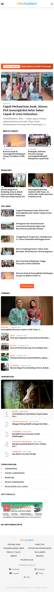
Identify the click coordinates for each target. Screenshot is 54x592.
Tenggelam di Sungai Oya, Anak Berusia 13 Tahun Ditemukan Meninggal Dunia (34, 238)
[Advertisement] (27, 35)
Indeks (13, 556)
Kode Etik (39, 545)
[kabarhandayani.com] (27, 3)
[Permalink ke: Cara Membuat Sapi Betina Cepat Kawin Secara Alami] (27, 394)
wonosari (9, 478)
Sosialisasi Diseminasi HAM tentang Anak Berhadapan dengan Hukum (37, 155)
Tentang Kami (13, 545)
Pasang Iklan (26, 560)
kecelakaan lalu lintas (16, 487)
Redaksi (40, 556)
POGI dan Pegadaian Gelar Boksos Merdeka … (30, 338)
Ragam (15, 411)
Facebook (15, 569)
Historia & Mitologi (20, 421)
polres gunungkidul (15, 473)
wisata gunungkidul (14, 482)
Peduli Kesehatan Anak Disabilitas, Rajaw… (29, 358)
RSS (28, 577)
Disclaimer (39, 552)
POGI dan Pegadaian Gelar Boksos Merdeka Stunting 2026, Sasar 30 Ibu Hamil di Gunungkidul (40, 193)
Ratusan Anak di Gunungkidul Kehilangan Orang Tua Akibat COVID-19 (34, 274)
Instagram (41, 569)
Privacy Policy (14, 552)
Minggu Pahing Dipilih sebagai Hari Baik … (31, 424)
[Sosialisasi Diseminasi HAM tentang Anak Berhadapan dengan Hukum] (39, 140)
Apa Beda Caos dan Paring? (24, 454)
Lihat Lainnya (27, 286)
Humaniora (16, 441)
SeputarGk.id (8, 494)
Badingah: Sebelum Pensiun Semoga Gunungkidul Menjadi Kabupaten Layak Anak (13, 155)
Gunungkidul (11, 469)
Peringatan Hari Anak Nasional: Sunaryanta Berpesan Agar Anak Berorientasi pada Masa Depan (30, 226)
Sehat (12, 335)
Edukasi (13, 345)
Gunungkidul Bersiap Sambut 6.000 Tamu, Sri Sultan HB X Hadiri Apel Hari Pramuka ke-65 (13, 193)
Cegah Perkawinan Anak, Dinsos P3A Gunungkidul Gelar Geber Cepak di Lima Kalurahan (25, 110)
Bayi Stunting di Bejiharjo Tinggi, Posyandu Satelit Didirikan (31, 262)
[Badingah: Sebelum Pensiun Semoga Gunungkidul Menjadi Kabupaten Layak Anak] (14, 140)
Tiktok (41, 573)
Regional (5, 327)
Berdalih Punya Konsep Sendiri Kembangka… (26, 435)
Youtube (15, 573)
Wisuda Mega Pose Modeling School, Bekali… (30, 368)
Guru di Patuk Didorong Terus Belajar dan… (29, 348)
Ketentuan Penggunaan (39, 548)
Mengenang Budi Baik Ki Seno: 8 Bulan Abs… (29, 445)
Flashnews (14, 365)
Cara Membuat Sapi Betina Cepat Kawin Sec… (30, 415)
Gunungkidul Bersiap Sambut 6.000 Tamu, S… (21, 329)
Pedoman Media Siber (14, 548)
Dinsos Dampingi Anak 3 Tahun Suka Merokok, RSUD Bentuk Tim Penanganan (34, 250)
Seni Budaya (27, 441)
